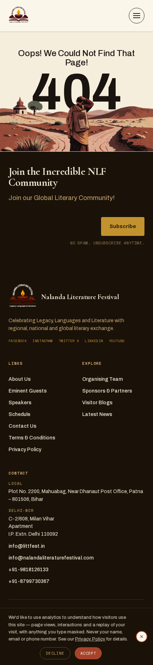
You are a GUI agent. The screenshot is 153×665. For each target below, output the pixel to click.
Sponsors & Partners (107, 391)
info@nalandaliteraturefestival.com (51, 558)
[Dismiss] (141, 636)
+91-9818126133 (28, 569)
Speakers (20, 402)
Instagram (42, 341)
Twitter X (69, 341)
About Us (20, 379)
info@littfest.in (27, 546)
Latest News (97, 414)
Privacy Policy (25, 449)
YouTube (117, 341)
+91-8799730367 (29, 581)
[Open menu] (136, 15)
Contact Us (22, 426)
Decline (55, 653)
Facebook (18, 341)
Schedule (19, 414)
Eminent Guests (28, 391)
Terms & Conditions (32, 437)
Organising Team (102, 379)
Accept (88, 653)
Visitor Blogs (97, 402)
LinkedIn (94, 341)
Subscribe (123, 226)
